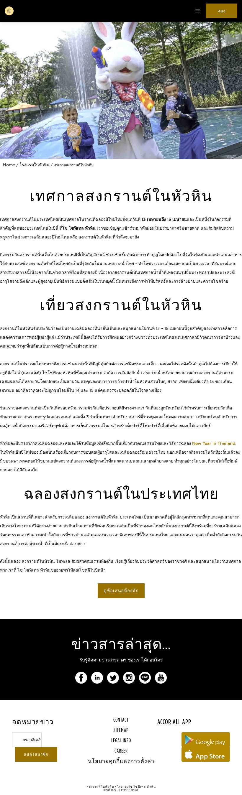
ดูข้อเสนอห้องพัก (121, 590)
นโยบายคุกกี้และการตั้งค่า (121, 761)
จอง (221, 10)
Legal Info (121, 740)
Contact (121, 719)
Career (121, 750)
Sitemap (121, 730)
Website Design (129, 790)
